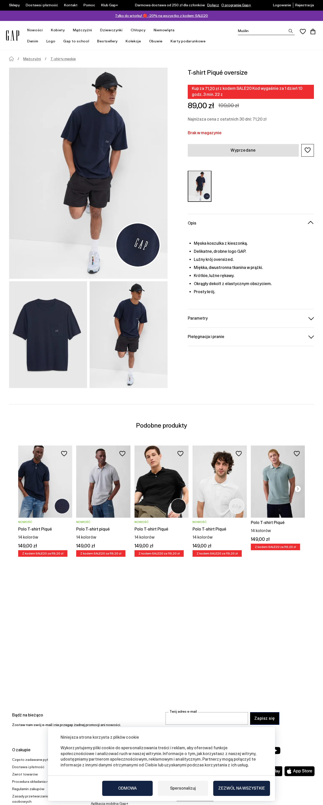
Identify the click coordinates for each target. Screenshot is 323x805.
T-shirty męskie (63, 59)
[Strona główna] (11, 59)
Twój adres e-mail (183, 711)
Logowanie (282, 5)
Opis (192, 222)
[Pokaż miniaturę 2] (129, 334)
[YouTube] (276, 750)
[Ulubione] (303, 32)
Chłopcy (138, 30)
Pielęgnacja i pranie (206, 336)
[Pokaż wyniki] (291, 31)
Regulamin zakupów (28, 789)
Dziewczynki (111, 30)
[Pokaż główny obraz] (88, 173)
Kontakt (70, 5)
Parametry (198, 318)
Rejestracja (304, 5)
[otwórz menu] (45, 30)
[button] (307, 150)
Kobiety (58, 30)
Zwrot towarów (25, 774)
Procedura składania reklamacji (37, 782)
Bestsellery (107, 41)
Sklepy (14, 5)
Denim (32, 41)
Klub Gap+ (109, 5)
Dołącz (213, 5)
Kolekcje (133, 41)
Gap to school (76, 41)
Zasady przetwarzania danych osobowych (37, 798)
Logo (51, 41)
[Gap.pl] (12, 35)
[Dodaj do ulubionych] (64, 454)
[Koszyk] (313, 32)
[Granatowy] (199, 186)
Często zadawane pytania (33, 760)
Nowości (35, 30)
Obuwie (156, 41)
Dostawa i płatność (42, 5)
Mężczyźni (82, 30)
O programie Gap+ (236, 5)
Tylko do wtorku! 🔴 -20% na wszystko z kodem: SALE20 (161, 16)
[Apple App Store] (299, 771)
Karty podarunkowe (188, 41)
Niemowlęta (164, 30)
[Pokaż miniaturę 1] (48, 334)
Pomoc (89, 5)
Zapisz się (264, 718)
